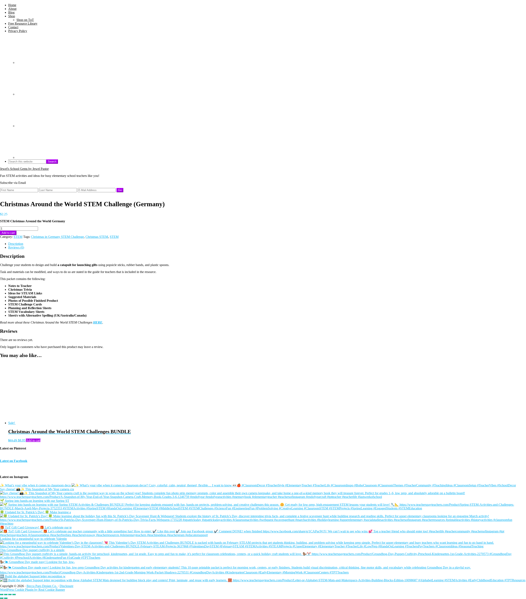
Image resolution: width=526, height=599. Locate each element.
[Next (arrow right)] (5, 598)
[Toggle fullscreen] (5, 594)
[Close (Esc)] (14, 594)
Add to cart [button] (33, 440)
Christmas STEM (96, 236)
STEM (18, 236)
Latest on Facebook (13, 461)
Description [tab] (15, 243)
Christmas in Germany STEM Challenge (57, 236)
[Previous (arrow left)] (1, 598)
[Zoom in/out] (1, 594)
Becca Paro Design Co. (42, 586)
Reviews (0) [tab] (16, 247)
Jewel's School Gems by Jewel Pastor (24, 168)
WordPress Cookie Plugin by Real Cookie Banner (32, 589)
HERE (97, 322)
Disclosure (66, 586)
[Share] (10, 594)
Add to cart (8, 232)
